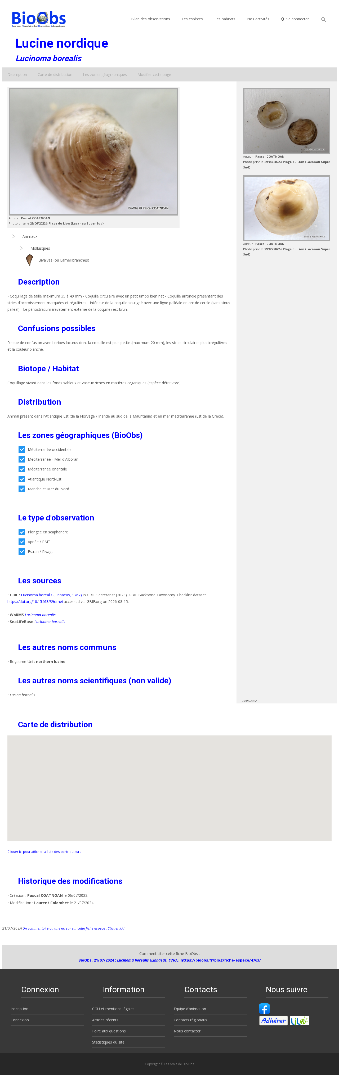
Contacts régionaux (190, 1019)
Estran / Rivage (40, 551)
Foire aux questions (109, 1030)
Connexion (20, 1019)
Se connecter (297, 18)
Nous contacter (187, 1030)
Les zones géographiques (105, 74)
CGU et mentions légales (113, 1008)
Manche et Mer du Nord (48, 488)
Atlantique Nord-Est (44, 479)
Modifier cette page (154, 74)
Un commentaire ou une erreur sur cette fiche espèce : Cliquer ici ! (73, 928)
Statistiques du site (108, 1042)
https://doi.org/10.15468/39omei (35, 601)
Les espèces (192, 18)
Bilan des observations (150, 18)
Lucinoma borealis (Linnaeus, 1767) (51, 594)
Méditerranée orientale (47, 469)
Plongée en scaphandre (48, 531)
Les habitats (225, 18)
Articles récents (105, 1019)
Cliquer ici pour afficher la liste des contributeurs (44, 851)
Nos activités (258, 18)
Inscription (19, 1008)
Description (17, 74)
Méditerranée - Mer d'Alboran (53, 459)
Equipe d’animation (190, 1008)
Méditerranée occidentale (50, 449)
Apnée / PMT (39, 541)
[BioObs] (34, 17)
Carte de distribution (55, 74)
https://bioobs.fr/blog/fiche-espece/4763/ (221, 960)
